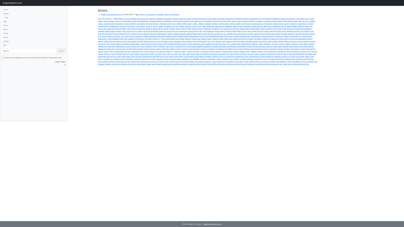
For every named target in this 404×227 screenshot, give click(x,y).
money (143, 44)
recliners (196, 51)
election (270, 29)
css (176, 26)
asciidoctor (291, 19)
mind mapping (116, 44)
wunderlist (274, 64)
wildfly (214, 64)
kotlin (106, 41)
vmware (311, 61)
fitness (244, 31)
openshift (179, 46)
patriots (269, 46)
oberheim (111, 46)
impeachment (268, 36)
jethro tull (237, 39)
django (155, 29)
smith (180, 56)
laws (114, 41)
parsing (255, 46)
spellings (277, 56)
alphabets (168, 19)
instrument (294, 36)
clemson (155, 24)
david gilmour (257, 26)
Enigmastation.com (12, 2)
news (261, 44)
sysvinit (236, 59)
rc (173, 51)
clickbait (162, 24)
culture (195, 26)
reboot (189, 51)
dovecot (183, 29)
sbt (227, 54)
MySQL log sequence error (112, 14)
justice (286, 39)
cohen (194, 24)
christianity (140, 24)
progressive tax (255, 49)
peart (275, 46)
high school (204, 36)
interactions (103, 39)
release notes (244, 51)
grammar (291, 34)
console (310, 24)
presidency (220, 49)
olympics (148, 46)
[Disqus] (207, 91)
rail (126, 51)
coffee (178, 24)
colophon (214, 24)
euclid (148, 31)
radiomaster (119, 51)
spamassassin (254, 56)
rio (128, 54)
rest (308, 51)
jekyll (226, 39)
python (313, 49)
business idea (292, 21)
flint (258, 31)
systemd (225, 59)
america (183, 19)
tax (240, 59)
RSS (4, 45)
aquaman (230, 19)
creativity (167, 26)
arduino (246, 19)
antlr (210, 19)
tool (125, 61)
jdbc (222, 39)
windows (230, 64)
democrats (102, 29)
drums (200, 29)
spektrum (270, 56)
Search (61, 51)
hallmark (160, 36)
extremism (183, 31)
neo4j (238, 44)
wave (154, 64)
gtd (113, 36)
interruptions (129, 39)
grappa (312, 34)
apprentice (221, 19)
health (186, 36)
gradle (284, 34)
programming (243, 49)
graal (272, 34)
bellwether (168, 21)
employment (110, 31)
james (194, 39)
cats (306, 21)
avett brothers (109, 21)
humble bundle (239, 36)
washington (141, 64)
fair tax (202, 31)
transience (145, 61)
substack (129, 59)
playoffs (140, 49)
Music (5, 29)
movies (160, 44)
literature (178, 41)
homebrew (214, 36)
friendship (122, 34)
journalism (257, 39)
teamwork (258, 59)
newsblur (267, 44)
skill (153, 56)
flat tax (250, 31)
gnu (222, 34)
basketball (141, 21)
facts (197, 31)
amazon (176, 19)
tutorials (185, 61)
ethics (140, 31)
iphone (155, 39)
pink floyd (132, 49)
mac (213, 41)
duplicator (208, 29)
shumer (139, 56)
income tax (278, 36)
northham (294, 44)
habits (146, 36)
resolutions (295, 51)
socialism (207, 56)
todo (100, 61)
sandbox (206, 54)
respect (304, 51)
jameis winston (186, 39)
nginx (276, 44)
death (289, 26)
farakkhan (210, 31)
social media (199, 56)
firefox (239, 31)
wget (198, 64)
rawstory (168, 51)
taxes (244, 59)
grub (104, 36)
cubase (181, 26)
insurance (303, 36)
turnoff (178, 61)
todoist (105, 61)
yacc (281, 64)
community (246, 24)
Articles (6, 14)
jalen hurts (175, 39)
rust (179, 54)
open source (170, 46)
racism (100, 51)
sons (246, 56)
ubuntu (207, 61)
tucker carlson (169, 61)
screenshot (270, 54)
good (235, 34)
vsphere (123, 64)
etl (144, 31)
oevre (138, 46)
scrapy (250, 54)
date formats (238, 26)
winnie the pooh (240, 64)
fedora (223, 31)
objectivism (120, 46)
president (229, 49)
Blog (5, 21)
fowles (306, 31)
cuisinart (188, 26)
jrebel (264, 39)
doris (178, 29)
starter (301, 56)
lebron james (122, 41)
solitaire (215, 56)
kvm (110, 41)
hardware (168, 36)
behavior (159, 21)
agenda (152, 19)
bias (191, 21)
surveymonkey (175, 59)
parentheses (231, 46)
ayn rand (122, 21)
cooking (122, 26)
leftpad (146, 41)
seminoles (102, 56)
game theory (162, 34)
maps (242, 41)
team (252, 59)
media (280, 41)
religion (260, 51)
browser (251, 21)
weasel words (167, 64)
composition (267, 24)
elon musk (277, 29)
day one (270, 26)
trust (157, 61)
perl (301, 46)
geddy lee (177, 34)
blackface (208, 21)
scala (231, 54)
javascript (216, 39)
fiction (228, 31)
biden (196, 21)
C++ (112, 19)
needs (233, 44)
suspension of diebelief (190, 59)
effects (263, 29)
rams (141, 51)
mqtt (165, 44)
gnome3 (216, 34)
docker (166, 29)
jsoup (273, 39)
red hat (211, 51)
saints (192, 54)
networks (254, 44)
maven (274, 41)
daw (265, 26)
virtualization (281, 61)
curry (200, 26)
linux (172, 41)
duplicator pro (218, 29)
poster (178, 49)
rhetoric (107, 54)
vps (118, 64)
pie (127, 49)
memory (293, 41)
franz (312, 31)
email (284, 29)
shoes (128, 56)
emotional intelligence (303, 29)
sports (284, 56)
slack (162, 56)
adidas (134, 19)
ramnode (135, 51)
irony (163, 39)
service (109, 56)
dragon (194, 29)
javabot (204, 39)
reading (177, 51)
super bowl (145, 59)
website (177, 64)
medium (286, 41)
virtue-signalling (293, 61)
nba (220, 44)
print (235, 49)
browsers (259, 21)
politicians (165, 49)
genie (183, 34)
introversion (140, 39)
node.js (281, 44)
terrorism (267, 59)
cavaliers (312, 21)
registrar (218, 51)
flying (279, 31)
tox (128, 61)
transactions (135, 61)
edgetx (242, 29)
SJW (119, 19)
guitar (117, 36)
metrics (313, 41)
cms (174, 24)
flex (255, 31)
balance (129, 21)
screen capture (259, 54)
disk (129, 29)
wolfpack (251, 64)
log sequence (150, 14)
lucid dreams (202, 41)
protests (287, 49)
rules (168, 54)
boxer (234, 21)
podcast (147, 49)
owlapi (193, 46)
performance (294, 46)
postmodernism (193, 49)
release (236, 51)
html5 (225, 36)
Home (5, 10)
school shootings (240, 54)
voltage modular (104, 64)
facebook (191, 31)
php (123, 49)
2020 (108, 19)
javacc (209, 39)
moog (148, 44)
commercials (223, 24)
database (228, 26)
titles (312, 59)
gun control (125, 36)
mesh (299, 41)
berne (175, 21)
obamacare (102, 46)
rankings (151, 51)
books (228, 21)
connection (302, 24)
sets (119, 56)
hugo (231, 36)
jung (281, 39)
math (269, 41)
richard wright (116, 54)
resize (288, 51)
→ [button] (65, 64)
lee (138, 41)
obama (311, 44)
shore (133, 56)
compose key (256, 24)
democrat (308, 26)
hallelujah (153, 36)
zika (307, 64)
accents (128, 19)
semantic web (310, 54)
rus (172, 54)
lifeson (166, 41)
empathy (101, 31)
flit (261, 31)
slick (166, 56)
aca (123, 19)
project (265, 49)
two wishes (199, 61)
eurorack (167, 31)
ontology (161, 46)
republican (281, 51)
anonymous (203, 19)
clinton (169, 24)
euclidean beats (157, 31)
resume (314, 51)
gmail (204, 34)
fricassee (108, 34)
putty (307, 49)
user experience (218, 61)
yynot (290, 64)
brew (239, 21)
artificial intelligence (272, 19)
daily (204, 26)
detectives (111, 29)
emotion (290, 29)
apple (214, 19)
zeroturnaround (298, 64)
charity (126, 24)
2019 (104, 19)
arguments (253, 19)
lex (160, 41)
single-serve (147, 56)
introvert (148, 39)
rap (156, 51)
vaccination (230, 61)
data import (219, 26)
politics (172, 49)
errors (142, 14)
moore (153, 44)
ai (156, 19)
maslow (255, 41)
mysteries (196, 44)
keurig (309, 39)
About (5, 37)
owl (188, 46)
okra (143, 46)
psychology (295, 49)
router (151, 54)
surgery (160, 59)
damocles (210, 26)
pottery (204, 49)
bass (148, 21)
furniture (133, 34)
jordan (250, 39)
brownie (244, 21)
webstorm (184, 64)
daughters (247, 26)
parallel (215, 46)
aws (116, 21)
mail (223, 41)
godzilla (230, 34)
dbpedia (277, 26)
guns (132, 36)
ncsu (228, 44)
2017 (100, 19)
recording (204, 51)
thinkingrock (301, 59)
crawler (160, 26)
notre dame (303, 44)
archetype (238, 19)
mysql (166, 14)
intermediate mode (115, 39)
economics (234, 29)
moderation (135, 44)
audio (312, 19)
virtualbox (272, 61)
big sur (201, 21)
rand (146, 51)
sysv (230, 59)
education (256, 29)
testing (274, 59)
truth (161, 61)
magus (218, 41)
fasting (217, 31)
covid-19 (149, 26)
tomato (111, 61)
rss (156, 54)
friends (115, 34)
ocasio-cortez (130, 46)
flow (275, 31)
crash (155, 26)
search (285, 54)
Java (6, 17)
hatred (180, 36)
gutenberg (139, 36)
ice (261, 36)
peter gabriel (308, 46)
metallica (305, 41)
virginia (265, 61)
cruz (173, 26)
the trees (280, 59)
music (184, 44)
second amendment (297, 54)
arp (260, 19)
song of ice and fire (226, 56)
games (170, 34)
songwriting (239, 56)
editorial (248, 29)
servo (114, 56)
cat (303, 21)
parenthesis (241, 46)
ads (138, 19)
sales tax (199, 54)
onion (155, 46)
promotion (272, 49)
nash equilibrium (207, 44)
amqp (188, 19)
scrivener (278, 54)
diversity (148, 29)
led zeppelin (132, 41)
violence (258, 61)
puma (302, 49)
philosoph (102, 49)
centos (100, 24)
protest (280, 49)
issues (167, 39)
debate (294, 26)
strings (123, 59)
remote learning (270, 51)
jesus (231, 39)
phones (119, 49)
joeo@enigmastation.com (213, 224)
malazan (228, 41)
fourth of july (298, 31)
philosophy (110, 49)
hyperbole (256, 36)
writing (267, 64)
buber (279, 21)
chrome (149, 24)
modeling (126, 44)
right (124, 54)
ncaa (224, 44)
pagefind (199, 46)
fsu (128, 34)
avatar (100, 21)
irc (159, 39)
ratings (161, 51)
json (269, 39)
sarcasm (222, 54)
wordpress (174, 14)
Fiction (5, 25)
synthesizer (211, 59)
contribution (103, 26)
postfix (184, 49)
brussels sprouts (270, 21)
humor (248, 36)
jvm (290, 39)
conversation (113, 26)
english (129, 31)
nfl (272, 44)
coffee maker (186, 24)
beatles (153, 21)
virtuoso (303, 61)
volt (315, 61)
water (149, 64)
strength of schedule (111, 59)
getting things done (194, 34)
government (265, 34)
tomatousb (119, 61)
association (300, 19)
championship (109, 24)
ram (129, 51)
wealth (159, 64)
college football (204, 24)
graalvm (278, 34)
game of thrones (149, 34)
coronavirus (140, 26)
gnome (210, 34)
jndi (242, 39)
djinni (160, 29)
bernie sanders (184, 21)
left (141, 41)
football (289, 31)
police (158, 49)
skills (158, 56)
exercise (175, 31)
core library (130, 26)
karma (295, 39)
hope (221, 36)
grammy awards (301, 34)
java (198, 39)
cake (300, 21)
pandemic (207, 46)
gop (245, 34)
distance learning (138, 29)
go (225, 34)
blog (214, 21)
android (194, 19)
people (285, 46)
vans (237, 61)
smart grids (173, 56)
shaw (123, 56)
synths (218, 59)
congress (293, 24)
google (240, 34)
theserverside (290, 59)
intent (309, 36)
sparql (262, 56)
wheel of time (205, 64)
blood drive (221, 21)
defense (301, 26)
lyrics (209, 41)
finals (234, 31)
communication (235, 24)
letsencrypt (153, 41)
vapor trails (243, 61)
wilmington (221, 64)
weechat (192, 64)
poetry (153, 49)
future (140, 34)
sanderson (214, 54)
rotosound (144, 54)
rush (175, 54)
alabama (160, 19)
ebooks (227, 29)
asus (307, 19)
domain (172, 29)
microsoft (102, 44)
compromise (278, 24)
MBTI (116, 19)
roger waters (134, 54)
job (246, 39)
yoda (285, 64)
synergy (203, 59)
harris (175, 36)
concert (286, 24)
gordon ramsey (253, 34)
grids (100, 36)
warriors (133, 64)
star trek (295, 56)
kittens (100, 41)
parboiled (222, 46)
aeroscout (144, 19)
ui (211, 61)
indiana (286, 36)
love (194, 41)
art (263, 19)
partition (262, 46)
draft (189, 29)
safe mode (186, 54)
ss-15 (289, 56)
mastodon (263, 41)
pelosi (280, 46)
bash (135, 21)
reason (184, 51)
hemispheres (194, 36)
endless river (121, 31)
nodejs (287, 44)
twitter (191, 61)
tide (308, 59)
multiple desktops (174, 44)
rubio (159, 54)
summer (137, 59)
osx (185, 46)
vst (128, 64)
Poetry (5, 33)
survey (165, 59)
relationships (227, 51)
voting (114, 64)
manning (236, 41)
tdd (248, 59)
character (119, 24)
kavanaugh (302, 39)
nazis (216, 44)
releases (253, 51)
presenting (211, 49)
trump (152, 61)
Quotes (6, 41)
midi (108, 44)
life (162, 41)
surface (153, 59)
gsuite (109, 36)
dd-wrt (283, 26)
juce (277, 39)
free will (101, 34)
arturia (283, 19)
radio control (109, 51)
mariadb (160, 14)
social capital (188, 56)
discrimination (121, 29)
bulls (284, 21)
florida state (268, 31)
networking (245, 44)
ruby (164, 54)
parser (249, 46)
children (133, 24)
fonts (284, 31)
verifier (251, 61)
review (100, 54)
